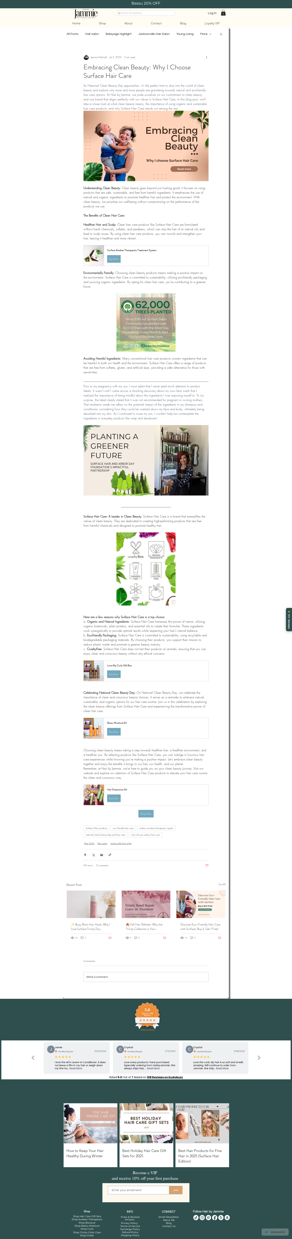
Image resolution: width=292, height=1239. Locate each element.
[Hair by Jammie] (196, 1217)
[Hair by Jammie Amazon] (227, 1217)
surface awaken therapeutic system (156, 828)
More (204, 34)
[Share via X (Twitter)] (93, 854)
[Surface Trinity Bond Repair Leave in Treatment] (146, 904)
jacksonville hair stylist (121, 843)
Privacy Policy (129, 1223)
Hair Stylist (89, 843)
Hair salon (92, 34)
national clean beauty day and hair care (105, 834)
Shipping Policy (130, 1235)
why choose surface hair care (145, 834)
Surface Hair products (96, 828)
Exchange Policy (130, 1229)
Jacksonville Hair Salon (154, 34)
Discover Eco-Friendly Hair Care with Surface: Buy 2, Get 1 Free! (200, 926)
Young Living (184, 34)
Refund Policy (130, 1232)
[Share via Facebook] (85, 854)
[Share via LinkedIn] (101, 854)
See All (221, 884)
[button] (223, 13)
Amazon (130, 1219)
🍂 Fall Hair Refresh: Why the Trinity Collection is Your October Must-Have (144, 926)
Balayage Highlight (119, 34)
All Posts (72, 34)
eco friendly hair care (123, 828)
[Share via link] (110, 854)
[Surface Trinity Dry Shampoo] (91, 904)
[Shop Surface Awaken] (221, 1217)
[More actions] (206, 57)
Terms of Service (130, 1226)
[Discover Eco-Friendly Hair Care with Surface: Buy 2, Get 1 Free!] (200, 904)
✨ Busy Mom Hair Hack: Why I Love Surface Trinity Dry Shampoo (90, 926)
